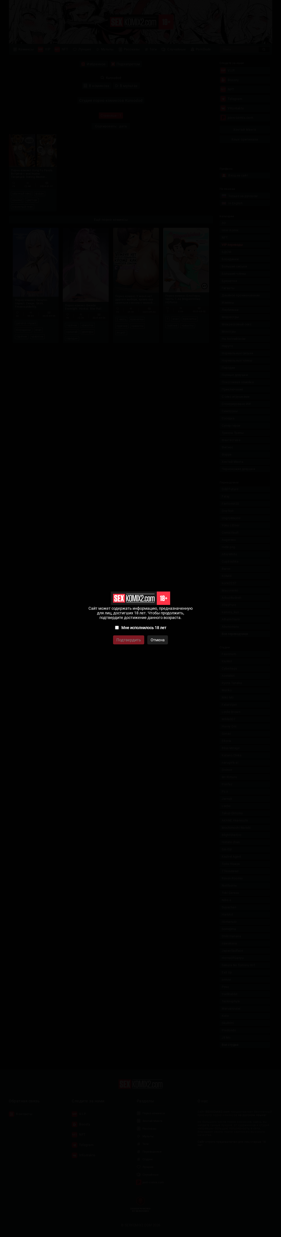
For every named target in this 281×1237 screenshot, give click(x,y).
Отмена (158, 640)
